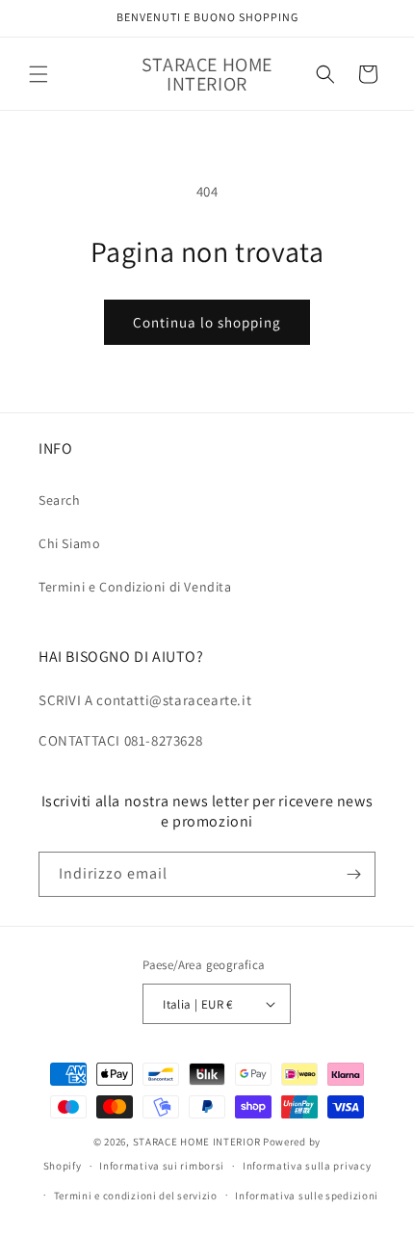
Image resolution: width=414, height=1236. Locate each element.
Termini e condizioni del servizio (136, 1195)
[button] (38, 74)
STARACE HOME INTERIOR (197, 1141)
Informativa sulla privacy (307, 1165)
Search (60, 500)
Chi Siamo (69, 543)
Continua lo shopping (207, 322)
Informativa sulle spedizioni (306, 1195)
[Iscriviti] (353, 874)
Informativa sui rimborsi (161, 1165)
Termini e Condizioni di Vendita (135, 586)
